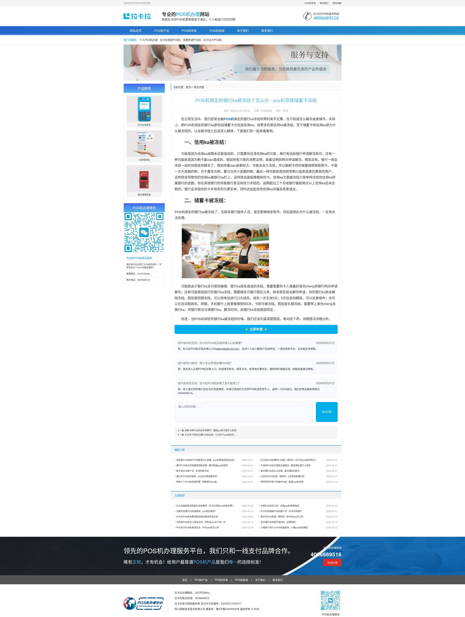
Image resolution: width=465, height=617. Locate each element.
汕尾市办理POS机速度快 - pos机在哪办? (214, 511)
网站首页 (135, 31)
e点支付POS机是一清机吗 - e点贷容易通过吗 (299, 476)
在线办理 (332, 562)
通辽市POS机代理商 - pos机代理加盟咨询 (214, 476)
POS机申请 (310, 3)
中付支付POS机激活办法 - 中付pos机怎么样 (214, 527)
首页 (188, 87)
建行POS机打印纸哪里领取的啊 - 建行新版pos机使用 (214, 465)
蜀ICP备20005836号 (228, 609)
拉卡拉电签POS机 (170, 40)
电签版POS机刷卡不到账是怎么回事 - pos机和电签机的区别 (214, 459)
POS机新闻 (216, 31)
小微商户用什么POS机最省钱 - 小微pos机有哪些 (299, 527)
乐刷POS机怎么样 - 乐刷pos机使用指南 (299, 505)
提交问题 (326, 412)
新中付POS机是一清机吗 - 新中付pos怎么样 (299, 516)
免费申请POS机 (192, 40)
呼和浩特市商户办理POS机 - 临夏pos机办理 (299, 481)
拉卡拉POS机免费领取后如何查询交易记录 (214, 516)
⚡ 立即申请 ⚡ (256, 329)
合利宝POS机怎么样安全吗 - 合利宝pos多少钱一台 (214, 521)
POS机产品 (161, 31)
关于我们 (243, 31)
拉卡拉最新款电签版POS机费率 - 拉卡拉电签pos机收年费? (214, 505)
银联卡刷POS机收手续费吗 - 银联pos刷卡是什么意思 (210, 430)
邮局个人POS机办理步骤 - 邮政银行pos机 (214, 481)
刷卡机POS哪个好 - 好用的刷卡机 (214, 470)
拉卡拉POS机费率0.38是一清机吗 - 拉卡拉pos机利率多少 (299, 459)
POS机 (229, 119)
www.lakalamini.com (227, 348)
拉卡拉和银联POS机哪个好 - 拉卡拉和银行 (299, 511)
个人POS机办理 (148, 40)
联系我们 (324, 3)
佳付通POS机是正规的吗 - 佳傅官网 (299, 521)
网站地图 (337, 3)
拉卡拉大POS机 (213, 40)
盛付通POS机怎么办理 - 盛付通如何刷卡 (299, 470)
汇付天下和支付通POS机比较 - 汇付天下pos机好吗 (209, 434)
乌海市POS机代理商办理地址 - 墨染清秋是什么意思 (299, 465)
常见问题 (199, 87)
